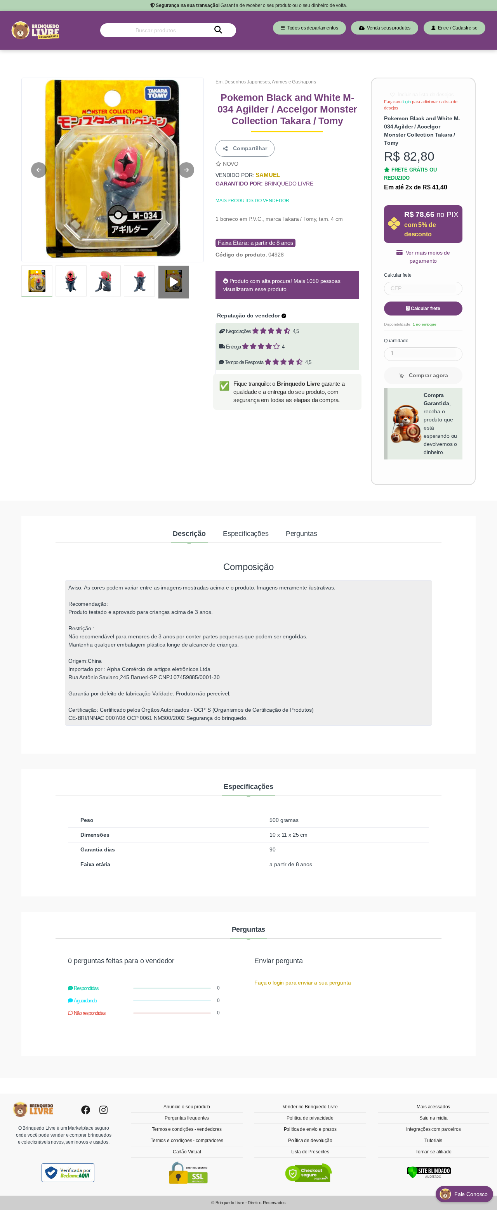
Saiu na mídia (433, 1118)
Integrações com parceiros (433, 1129)
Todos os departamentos (311, 28)
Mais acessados (433, 1106)
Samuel (267, 175)
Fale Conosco (471, 1194)
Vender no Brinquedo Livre (310, 1106)
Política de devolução (310, 1140)
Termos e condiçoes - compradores (187, 1140)
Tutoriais (433, 1140)
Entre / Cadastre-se (457, 28)
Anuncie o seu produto (186, 1106)
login (407, 101)
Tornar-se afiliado (433, 1152)
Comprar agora (427, 375)
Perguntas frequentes (187, 1118)
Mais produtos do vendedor (252, 200)
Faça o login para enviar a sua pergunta (302, 982)
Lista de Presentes (310, 1152)
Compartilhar (248, 148)
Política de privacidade (310, 1118)
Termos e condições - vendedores (187, 1129)
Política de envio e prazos (310, 1129)
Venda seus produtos (387, 28)
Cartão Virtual (187, 1152)
